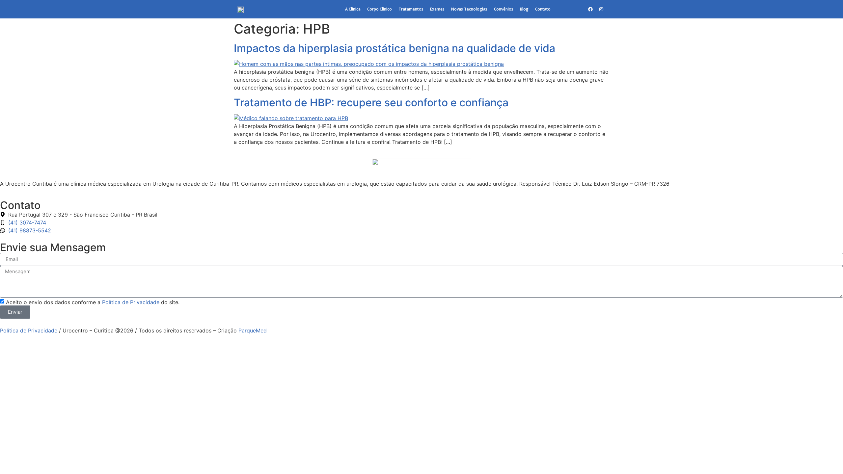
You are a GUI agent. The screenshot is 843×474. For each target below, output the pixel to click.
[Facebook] (590, 9)
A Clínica (353, 9)
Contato (543, 9)
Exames (437, 9)
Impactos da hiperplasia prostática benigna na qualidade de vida (394, 48)
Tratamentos (410, 9)
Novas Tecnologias (469, 9)
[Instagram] (601, 9)
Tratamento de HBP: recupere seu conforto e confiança (371, 102)
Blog (524, 9)
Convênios (503, 9)
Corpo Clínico (379, 9)
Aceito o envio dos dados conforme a (92, 302)
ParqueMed (252, 330)
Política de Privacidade (130, 302)
